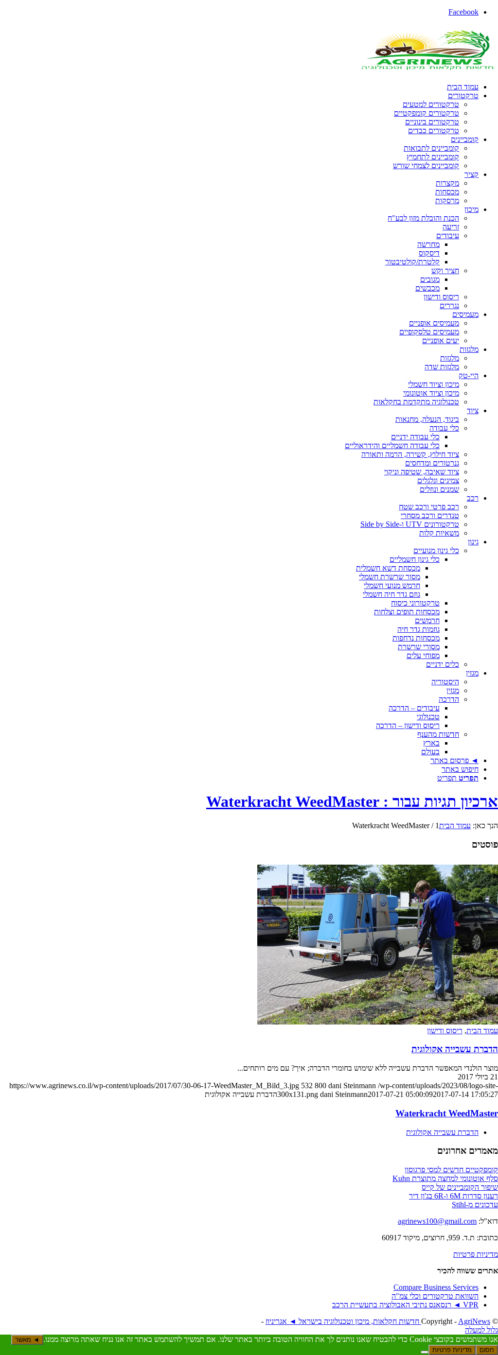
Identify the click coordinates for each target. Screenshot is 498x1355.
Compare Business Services (436, 1287)
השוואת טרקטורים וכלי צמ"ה (435, 1296)
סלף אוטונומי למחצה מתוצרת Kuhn (445, 1178)
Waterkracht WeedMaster (446, 1113)
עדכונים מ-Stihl (475, 1204)
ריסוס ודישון (444, 1030)
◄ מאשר (27, 1339)
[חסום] (424, 1352)
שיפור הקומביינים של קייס (460, 1187)
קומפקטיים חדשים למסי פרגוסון (451, 1169)
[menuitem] (239, 87)
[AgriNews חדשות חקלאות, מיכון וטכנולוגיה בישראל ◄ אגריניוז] (425, 70)
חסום (487, 1350)
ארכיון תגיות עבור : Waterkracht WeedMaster (352, 801)
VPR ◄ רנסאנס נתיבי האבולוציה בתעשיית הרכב (405, 1305)
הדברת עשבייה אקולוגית (454, 1049)
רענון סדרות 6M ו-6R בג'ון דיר (453, 1196)
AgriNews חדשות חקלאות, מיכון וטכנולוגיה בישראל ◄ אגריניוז (378, 1321)
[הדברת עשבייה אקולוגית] (377, 1022)
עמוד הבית (482, 1030)
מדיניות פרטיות (475, 1254)
